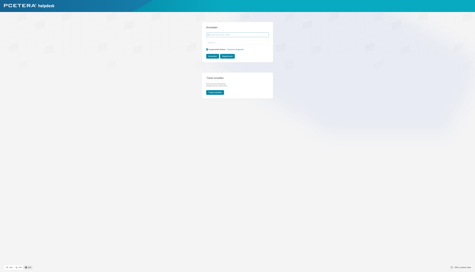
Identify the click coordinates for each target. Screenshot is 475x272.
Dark (20, 267)
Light (11, 267)
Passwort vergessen (235, 49)
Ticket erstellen (215, 92)
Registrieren (227, 56)
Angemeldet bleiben (217, 49)
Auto (29, 267)
